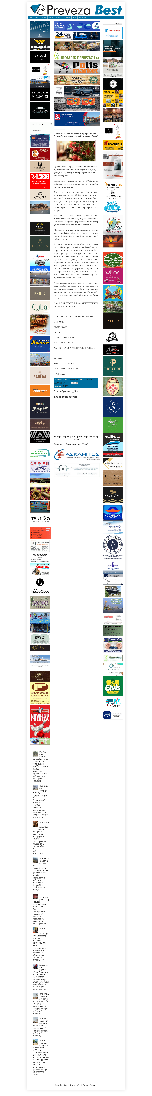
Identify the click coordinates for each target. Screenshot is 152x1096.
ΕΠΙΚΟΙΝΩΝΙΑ (82, 17)
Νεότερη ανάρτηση (62, 436)
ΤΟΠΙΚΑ (37, 17)
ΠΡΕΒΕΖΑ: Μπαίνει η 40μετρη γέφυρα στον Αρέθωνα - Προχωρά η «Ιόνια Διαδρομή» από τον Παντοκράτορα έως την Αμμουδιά (41, 1050)
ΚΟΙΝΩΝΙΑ (59, 17)
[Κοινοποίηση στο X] (74, 383)
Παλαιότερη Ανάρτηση (88, 436)
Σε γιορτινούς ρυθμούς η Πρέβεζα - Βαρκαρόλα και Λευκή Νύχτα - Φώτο (41, 902)
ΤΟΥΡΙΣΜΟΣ (67, 17)
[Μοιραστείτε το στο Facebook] (76, 383)
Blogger (93, 1085)
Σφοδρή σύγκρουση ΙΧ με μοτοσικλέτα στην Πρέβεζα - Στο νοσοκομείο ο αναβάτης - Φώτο (40, 759)
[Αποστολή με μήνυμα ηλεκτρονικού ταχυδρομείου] (71, 383)
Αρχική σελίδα (75, 437)
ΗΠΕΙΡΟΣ (43, 17)
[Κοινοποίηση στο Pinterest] (77, 383)
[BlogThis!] (73, 383)
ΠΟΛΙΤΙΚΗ (51, 17)
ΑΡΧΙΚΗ (31, 17)
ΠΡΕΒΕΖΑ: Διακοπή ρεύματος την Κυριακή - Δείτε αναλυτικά (41, 1023)
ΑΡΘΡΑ (74, 17)
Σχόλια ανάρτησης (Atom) (77, 444)
